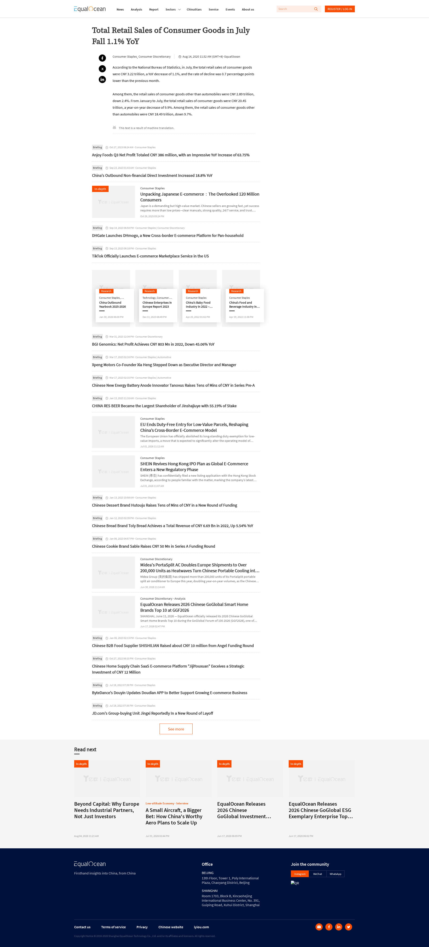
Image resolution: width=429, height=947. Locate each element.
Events (230, 9)
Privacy (142, 927)
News (120, 9)
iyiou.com (201, 927)
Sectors (171, 9)
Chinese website (170, 927)
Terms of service (113, 927)
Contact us (82, 927)
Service (214, 9)
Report (153, 9)
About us (248, 9)
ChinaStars (194, 9)
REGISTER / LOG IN (340, 9)
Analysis (136, 9)
